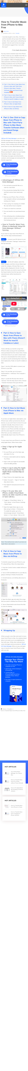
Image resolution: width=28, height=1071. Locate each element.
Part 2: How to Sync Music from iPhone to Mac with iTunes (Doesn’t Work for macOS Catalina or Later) (14, 97)
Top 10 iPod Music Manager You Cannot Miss (16, 773)
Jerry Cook (6, 31)
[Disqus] (14, 735)
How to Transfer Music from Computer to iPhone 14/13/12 (16, 813)
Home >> (5, 709)
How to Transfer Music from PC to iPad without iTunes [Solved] (17, 781)
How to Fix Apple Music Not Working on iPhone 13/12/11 (17, 789)
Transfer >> (11, 709)
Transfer (17, 33)
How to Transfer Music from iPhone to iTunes (16, 806)
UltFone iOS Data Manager (8, 138)
